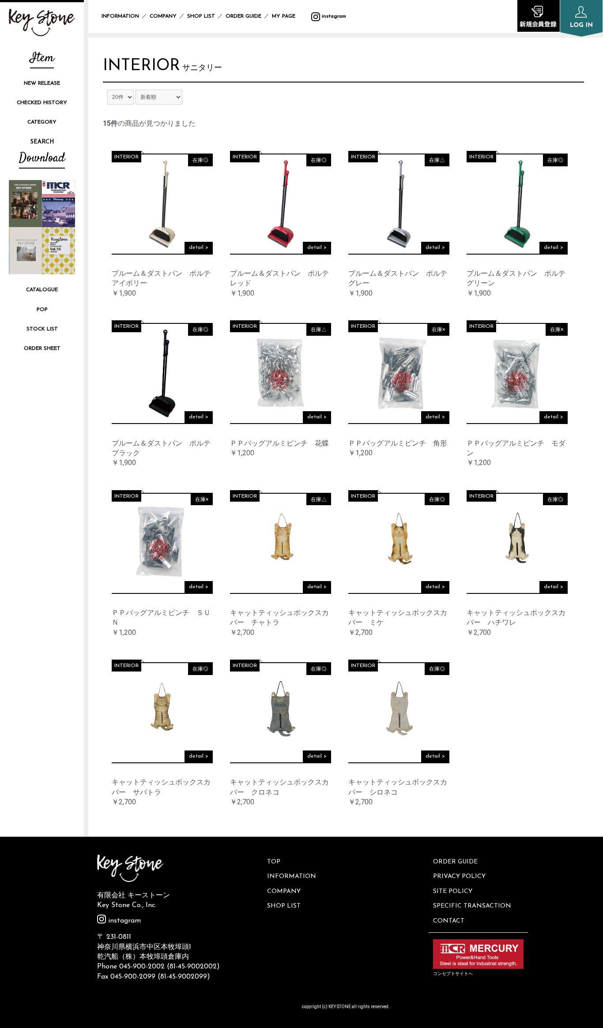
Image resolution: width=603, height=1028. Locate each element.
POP (42, 309)
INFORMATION (120, 16)
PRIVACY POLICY (459, 876)
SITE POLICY (452, 891)
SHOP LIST (201, 16)
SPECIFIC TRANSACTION (472, 906)
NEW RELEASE (42, 83)
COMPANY (163, 16)
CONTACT (448, 921)
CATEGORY (42, 122)
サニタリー (202, 68)
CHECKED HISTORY (42, 102)
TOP (273, 862)
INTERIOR (141, 66)
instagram (333, 16)
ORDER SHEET (42, 348)
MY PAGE (289, 16)
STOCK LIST (42, 329)
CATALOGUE (42, 290)
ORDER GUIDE (243, 16)
